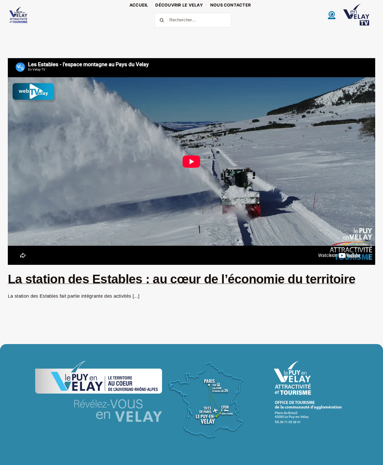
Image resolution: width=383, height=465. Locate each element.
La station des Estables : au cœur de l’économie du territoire (181, 279)
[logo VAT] (18, 7)
